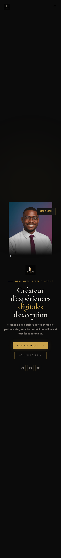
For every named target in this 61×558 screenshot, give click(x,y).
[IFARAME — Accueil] (7, 7)
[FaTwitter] (38, 368)
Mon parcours (28, 355)
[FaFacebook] (23, 368)
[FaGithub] (30, 368)
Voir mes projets (28, 345)
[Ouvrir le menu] (54, 6)
